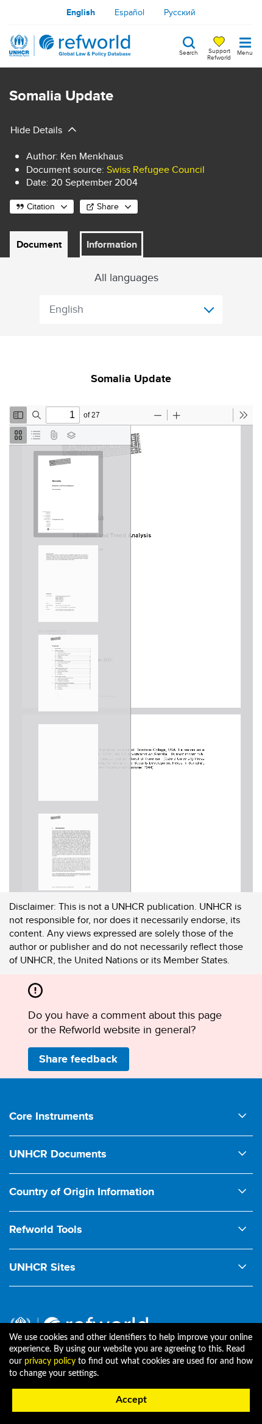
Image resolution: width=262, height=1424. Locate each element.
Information (112, 244)
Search (188, 51)
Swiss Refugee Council (156, 169)
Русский (180, 12)
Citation (41, 206)
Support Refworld (219, 53)
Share (108, 206)
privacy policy (50, 1361)
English (80, 12)
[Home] (70, 45)
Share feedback (78, 1059)
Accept (131, 1400)
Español (129, 12)
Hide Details (36, 130)
